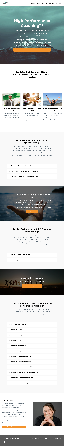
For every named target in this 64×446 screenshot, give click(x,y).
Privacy (50, 438)
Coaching (33, 3)
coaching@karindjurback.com (19, 422)
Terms (45, 438)
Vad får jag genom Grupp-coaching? (21, 254)
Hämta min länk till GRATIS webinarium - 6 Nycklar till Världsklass (32, 50)
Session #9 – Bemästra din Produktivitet (22, 367)
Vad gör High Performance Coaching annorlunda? (24, 171)
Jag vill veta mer (32, 212)
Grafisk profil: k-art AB (37, 438)
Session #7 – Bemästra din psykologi (21, 356)
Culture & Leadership (42, 3)
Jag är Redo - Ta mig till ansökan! (32, 286)
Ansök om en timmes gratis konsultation (14, 426)
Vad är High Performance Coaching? (21, 165)
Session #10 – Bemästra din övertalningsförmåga (24, 372)
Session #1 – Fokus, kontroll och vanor (21, 324)
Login (60, 3)
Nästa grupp (14, 260)
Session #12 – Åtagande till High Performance (23, 383)
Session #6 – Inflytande (17, 351)
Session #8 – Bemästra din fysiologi (21, 361)
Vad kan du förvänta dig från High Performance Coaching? (27, 176)
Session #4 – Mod (16, 340)
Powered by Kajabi (58, 438)
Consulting (51, 3)
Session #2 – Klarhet (16, 329)
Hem (56, 3)
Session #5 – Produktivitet (18, 345)
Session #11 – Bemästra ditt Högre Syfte (22, 377)
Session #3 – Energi (16, 335)
